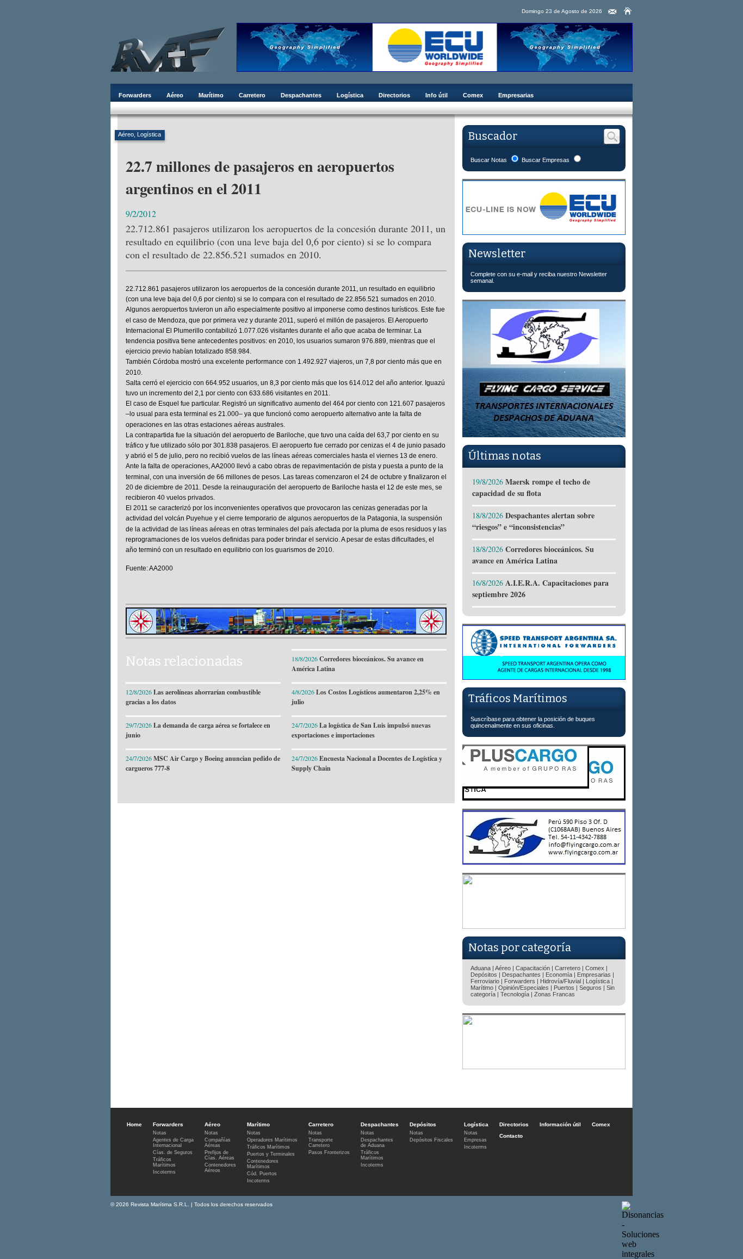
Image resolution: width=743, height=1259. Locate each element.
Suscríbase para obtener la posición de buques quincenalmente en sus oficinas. (532, 722)
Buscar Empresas (545, 160)
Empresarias (516, 95)
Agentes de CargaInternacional (173, 1142)
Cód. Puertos (262, 1173)
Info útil (436, 95)
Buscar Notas (488, 160)
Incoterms (164, 1172)
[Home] (628, 11)
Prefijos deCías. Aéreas (219, 1155)
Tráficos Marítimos (517, 698)
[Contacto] (612, 12)
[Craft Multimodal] (286, 631)
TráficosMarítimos (164, 1162)
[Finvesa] (544, 926)
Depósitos (483, 974)
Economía (559, 974)
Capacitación (533, 968)
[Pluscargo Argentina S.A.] (544, 797)
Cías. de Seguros (173, 1152)
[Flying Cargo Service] (544, 434)
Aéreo (174, 95)
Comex (473, 95)
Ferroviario (484, 981)
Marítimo (211, 95)
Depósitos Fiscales (431, 1140)
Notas (159, 1133)
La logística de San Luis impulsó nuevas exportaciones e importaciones (361, 730)
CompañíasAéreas (218, 1142)
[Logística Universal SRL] (544, 1066)
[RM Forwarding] (168, 47)
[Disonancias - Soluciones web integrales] (643, 1253)
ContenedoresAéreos (220, 1167)
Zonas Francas (554, 994)
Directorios (394, 95)
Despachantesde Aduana (377, 1142)
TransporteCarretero (320, 1142)
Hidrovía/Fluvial (560, 981)
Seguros (590, 987)
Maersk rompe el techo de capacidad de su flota (531, 487)
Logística (350, 95)
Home (134, 1124)
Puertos (564, 987)
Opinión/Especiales (523, 987)
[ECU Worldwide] (435, 68)
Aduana (480, 968)
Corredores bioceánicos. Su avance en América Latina (533, 554)
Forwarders (135, 95)
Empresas (475, 1140)
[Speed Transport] (544, 676)
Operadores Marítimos (272, 1140)
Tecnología (514, 994)
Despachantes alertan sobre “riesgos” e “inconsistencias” (533, 521)
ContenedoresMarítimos (262, 1163)
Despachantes (301, 95)
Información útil (560, 1124)
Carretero (252, 95)
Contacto (511, 1136)
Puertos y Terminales (271, 1154)
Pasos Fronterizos (329, 1152)
